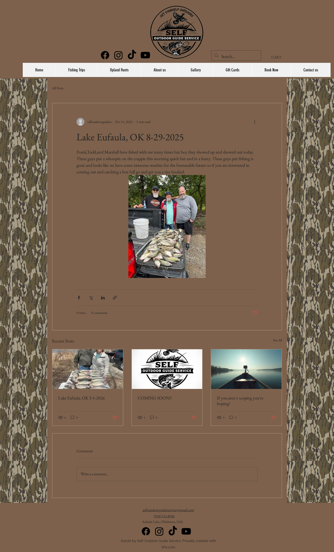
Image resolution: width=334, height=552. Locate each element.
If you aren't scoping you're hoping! (240, 400)
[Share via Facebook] (79, 297)
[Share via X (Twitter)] (91, 297)
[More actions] (254, 122)
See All (277, 340)
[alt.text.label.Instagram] (118, 55)
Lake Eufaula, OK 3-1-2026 (81, 398)
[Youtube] (186, 531)
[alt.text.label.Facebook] (105, 55)
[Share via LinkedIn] (102, 297)
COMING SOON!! (155, 398)
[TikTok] (131, 55)
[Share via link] (114, 297)
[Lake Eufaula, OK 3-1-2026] (87, 369)
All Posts (58, 88)
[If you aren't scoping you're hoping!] (246, 369)
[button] (278, 57)
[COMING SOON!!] (167, 369)
